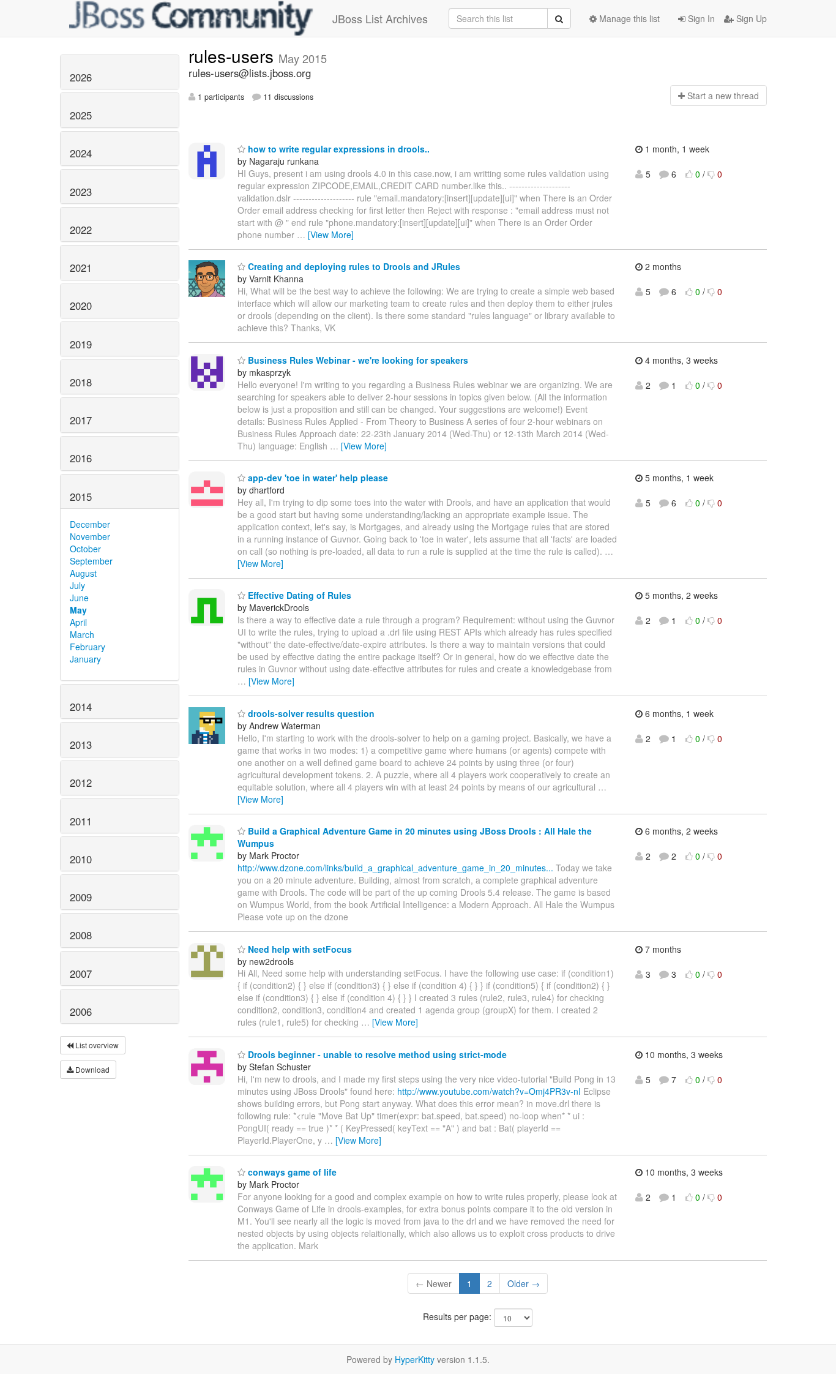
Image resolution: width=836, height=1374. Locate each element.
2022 (81, 229)
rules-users (233, 55)
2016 (81, 458)
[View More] (331, 234)
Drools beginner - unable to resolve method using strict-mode (376, 1054)
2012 (81, 782)
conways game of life (291, 1172)
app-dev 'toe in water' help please (316, 477)
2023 (81, 191)
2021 (81, 267)
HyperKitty (415, 1359)
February (87, 646)
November (90, 536)
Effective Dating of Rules (298, 595)
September (91, 561)
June (79, 597)
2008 (81, 935)
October (85, 548)
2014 (81, 706)
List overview (96, 1045)
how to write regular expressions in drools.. (337, 149)
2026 (81, 77)
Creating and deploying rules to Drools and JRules (352, 266)
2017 (81, 420)
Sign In (700, 18)
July (77, 585)
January (85, 659)
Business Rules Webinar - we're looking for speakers (356, 360)
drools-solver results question (310, 713)
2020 (81, 305)
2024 (81, 153)
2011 (81, 821)
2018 (81, 382)
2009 (81, 897)
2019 (81, 344)
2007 (81, 973)
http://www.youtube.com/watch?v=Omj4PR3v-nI (489, 1091)
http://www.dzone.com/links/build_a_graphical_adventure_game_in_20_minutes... (395, 868)
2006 (81, 1011)
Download (91, 1069)
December (90, 524)
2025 (81, 115)
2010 (81, 859)
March (82, 634)
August (83, 573)
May (78, 610)
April (78, 622)
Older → (523, 1283)
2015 (81, 496)
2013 (81, 744)
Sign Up (750, 18)
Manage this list (628, 18)
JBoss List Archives (380, 18)
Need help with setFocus (298, 949)
